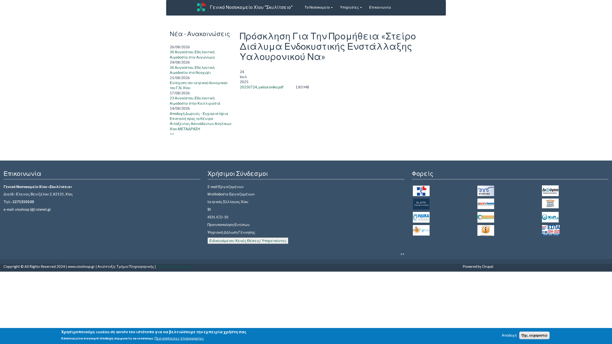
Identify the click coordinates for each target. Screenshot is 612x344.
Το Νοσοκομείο (317, 7)
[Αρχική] (201, 6)
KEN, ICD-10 (218, 217)
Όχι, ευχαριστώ (534, 335)
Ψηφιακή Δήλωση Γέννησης (231, 232)
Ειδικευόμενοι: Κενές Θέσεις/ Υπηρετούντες (247, 240)
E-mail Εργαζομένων (226, 186)
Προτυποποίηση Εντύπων (229, 224)
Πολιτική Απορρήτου (174, 266)
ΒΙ (209, 209)
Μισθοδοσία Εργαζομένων (231, 194)
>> (172, 134)
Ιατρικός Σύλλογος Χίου (228, 201)
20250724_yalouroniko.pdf (262, 87)
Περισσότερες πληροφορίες (179, 338)
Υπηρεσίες (350, 7)
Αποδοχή (509, 335)
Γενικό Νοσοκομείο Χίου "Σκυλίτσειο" (251, 7)
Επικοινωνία (380, 7)
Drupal (487, 266)
